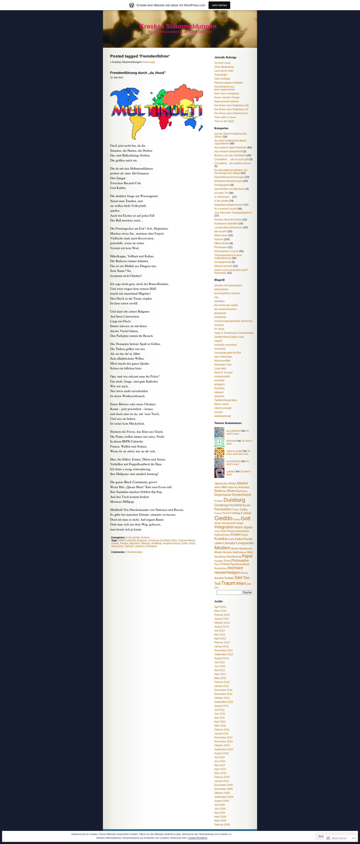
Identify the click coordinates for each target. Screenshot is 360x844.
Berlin (218, 491)
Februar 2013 (222, 642)
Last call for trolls (223, 70)
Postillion (219, 388)
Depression (222, 494)
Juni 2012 (220, 666)
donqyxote (220, 313)
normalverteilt (222, 376)
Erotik (246, 505)
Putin (192, 543)
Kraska (124, 543)
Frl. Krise (219, 329)
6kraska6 (231, 440)
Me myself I (220, 231)
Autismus (233, 487)
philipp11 (219, 384)
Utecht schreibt (222, 408)
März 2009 (220, 820)
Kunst (248, 539)
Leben (218, 543)
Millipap (145, 543)
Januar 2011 (221, 733)
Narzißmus (220, 556)
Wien (241, 583)
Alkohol (242, 483)
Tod (217, 583)
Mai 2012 (219, 670)
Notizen (145, 537)
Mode (218, 552)
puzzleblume (233, 430)
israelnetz (219, 348)
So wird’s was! (222, 62)
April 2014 (220, 606)
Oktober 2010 (222, 745)
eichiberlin (220, 317)
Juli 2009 (219, 804)
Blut (238, 491)
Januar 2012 (221, 686)
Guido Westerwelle (225, 523)
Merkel (235, 548)
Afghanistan (221, 483)
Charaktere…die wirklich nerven (232, 163)
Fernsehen (222, 509)
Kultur (239, 539)
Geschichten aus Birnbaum (229, 189)
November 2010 (223, 741)
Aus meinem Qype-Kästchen (230, 147)
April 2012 (220, 674)
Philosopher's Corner (226, 251)
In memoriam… (223, 196)
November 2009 (223, 789)
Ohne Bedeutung (224, 66)
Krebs (231, 539)
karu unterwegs (223, 356)
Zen (216, 587)
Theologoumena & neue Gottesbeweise (228, 257)
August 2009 (221, 800)
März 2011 (220, 725)
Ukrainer (140, 546)
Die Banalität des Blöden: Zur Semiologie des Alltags (231, 172)
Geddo (115, 543)
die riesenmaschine (225, 309)
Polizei (225, 564)
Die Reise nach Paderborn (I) (231, 113)
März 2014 (220, 610)
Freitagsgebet (222, 185)
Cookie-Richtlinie (197, 837)
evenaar (219, 325)
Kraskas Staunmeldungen (178, 26)
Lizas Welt (220, 368)
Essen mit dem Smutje (227, 97)
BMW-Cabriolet (127, 540)
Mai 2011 (219, 717)
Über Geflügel (222, 78)
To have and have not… (238, 452)
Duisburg (234, 500)
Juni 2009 (220, 808)
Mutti (235, 552)
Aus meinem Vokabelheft (228, 151)
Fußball (246, 513)
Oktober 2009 (222, 792)
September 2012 (223, 654)
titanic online (221, 404)
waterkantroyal (222, 416)
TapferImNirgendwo (225, 400)
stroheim (219, 396)
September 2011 (223, 701)
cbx (216, 297)
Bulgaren (142, 540)
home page (148, 62)
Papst (247, 556)
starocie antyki (234, 451)
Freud (225, 513)
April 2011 (220, 721)
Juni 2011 (219, 713)
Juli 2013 (219, 630)
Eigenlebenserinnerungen (229, 177)
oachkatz (219, 380)
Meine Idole (221, 235)
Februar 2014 (222, 614)
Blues (231, 491)
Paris (227, 560)
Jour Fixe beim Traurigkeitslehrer (233, 212)
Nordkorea (234, 556)
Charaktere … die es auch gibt (231, 159)
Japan (247, 527)
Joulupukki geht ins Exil (227, 352)
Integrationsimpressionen (228, 204)
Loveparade (245, 543)
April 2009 (220, 816)
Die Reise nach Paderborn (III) (231, 105)
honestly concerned (225, 344)
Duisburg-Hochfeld (159, 540)
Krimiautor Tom (222, 364)
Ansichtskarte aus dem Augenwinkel (224, 88)
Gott (245, 518)
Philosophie (240, 560)
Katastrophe (242, 531)
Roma (244, 572)
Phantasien (220, 247)
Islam (239, 527)
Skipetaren (117, 546)
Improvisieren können (226, 101)
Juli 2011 (219, 709)
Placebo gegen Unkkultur (228, 82)
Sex (238, 577)
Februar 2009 (222, 824)
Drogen (218, 500)
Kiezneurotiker (222, 360)
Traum (228, 583)
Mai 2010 (219, 765)
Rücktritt (219, 578)
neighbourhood (171, 543)
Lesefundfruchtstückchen (228, 227)
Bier (225, 491)
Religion (233, 572)
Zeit (249, 584)
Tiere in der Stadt (224, 121)
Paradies (218, 561)
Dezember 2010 (223, 737)
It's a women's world (225, 208)
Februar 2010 (222, 777)
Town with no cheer (225, 117)
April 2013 (220, 638)
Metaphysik (245, 548)
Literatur (229, 543)
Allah (217, 487)
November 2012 (223, 650)
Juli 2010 (219, 757)
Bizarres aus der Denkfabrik (230, 155)
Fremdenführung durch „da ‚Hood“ (138, 73)
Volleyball (151, 546)
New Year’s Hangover (226, 93)
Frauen (218, 513)
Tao (246, 577)
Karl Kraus (228, 531)
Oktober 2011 (222, 697)
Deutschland (241, 494)
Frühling (235, 513)
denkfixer (219, 301)
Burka (244, 491)
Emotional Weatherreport (228, 181)
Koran (244, 534)
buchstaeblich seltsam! (227, 293)
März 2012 (220, 678)
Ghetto (236, 519)
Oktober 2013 (222, 622)
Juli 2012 (219, 662)
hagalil (218, 340)
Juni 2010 (220, 761)
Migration (134, 543)
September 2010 (223, 749)
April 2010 (220, 769)
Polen (184, 543)
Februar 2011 (222, 729)
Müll (249, 552)
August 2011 (221, 705)
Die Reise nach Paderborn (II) (231, 109)
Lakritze (230, 471)
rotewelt (218, 392)
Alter (224, 487)
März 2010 (220, 773)
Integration (224, 527)
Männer (242, 552)
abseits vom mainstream (228, 285)
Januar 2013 (221, 646)
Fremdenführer (186, 540)
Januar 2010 (221, 781)
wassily (218, 412)
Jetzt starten (219, 5)
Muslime (227, 552)
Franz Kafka (239, 509)
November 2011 (223, 694)
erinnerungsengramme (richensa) (233, 321)
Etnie (174, 540)
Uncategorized (222, 262)
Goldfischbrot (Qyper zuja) (229, 336)
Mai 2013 (219, 634)
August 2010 (221, 753)
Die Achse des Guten (226, 305)
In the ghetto (133, 537)
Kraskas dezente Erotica (228, 219)
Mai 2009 (219, 812)
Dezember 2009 (223, 785)
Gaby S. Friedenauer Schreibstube (234, 332)
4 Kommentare (134, 552)
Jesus (217, 531)
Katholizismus (222, 534)
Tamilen (129, 546)
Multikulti (156, 543)
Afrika (232, 483)
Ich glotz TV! (221, 192)
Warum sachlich (223, 266)
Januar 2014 (221, 618)
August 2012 (221, 658)
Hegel (239, 523)
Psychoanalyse (240, 564)
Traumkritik (220, 74)
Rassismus (220, 568)
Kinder (236, 534)
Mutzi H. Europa (223, 372)
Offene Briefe (221, 243)
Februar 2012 (222, 682)
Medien (222, 547)
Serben (229, 578)
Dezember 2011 (223, 690)
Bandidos (244, 487)
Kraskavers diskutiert (226, 223)
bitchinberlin (221, 289)
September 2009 (223, 796)
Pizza (217, 564)
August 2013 (221, 626)
